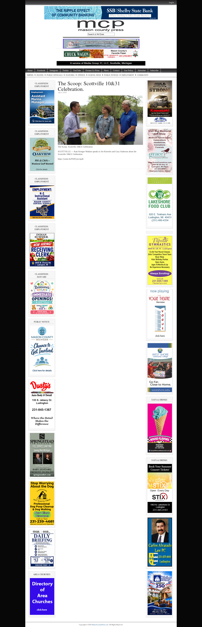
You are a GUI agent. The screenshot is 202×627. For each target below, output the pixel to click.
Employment (128, 75)
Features (70, 75)
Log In (171, 2)
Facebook (41, 70)
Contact (116, 70)
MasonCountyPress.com (100, 625)
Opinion (81, 75)
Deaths (40, 75)
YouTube (77, 70)
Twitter (66, 70)
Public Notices (111, 75)
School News (94, 75)
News (106, 70)
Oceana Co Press (92, 70)
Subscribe (154, 70)
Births (30, 75)
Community (142, 75)
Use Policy (128, 70)
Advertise (142, 70)
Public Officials (55, 75)
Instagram (54, 70)
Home (30, 70)
